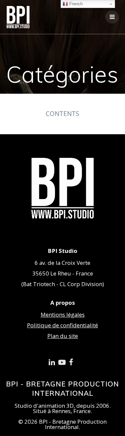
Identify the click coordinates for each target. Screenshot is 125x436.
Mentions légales (63, 314)
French (75, 3)
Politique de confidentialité (62, 325)
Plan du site (62, 336)
